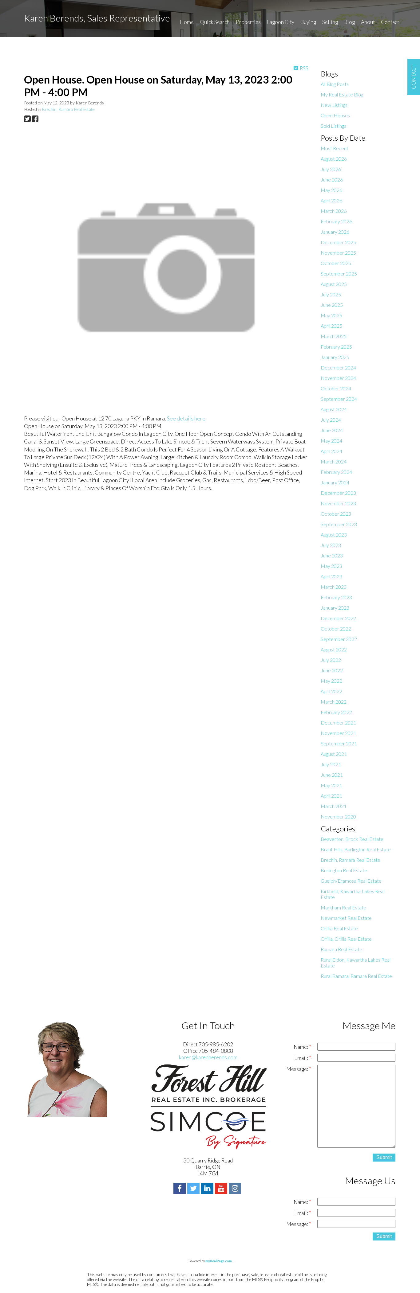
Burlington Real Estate (344, 870)
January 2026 (335, 232)
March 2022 (334, 702)
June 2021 (332, 775)
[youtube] (222, 1189)
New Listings (334, 105)
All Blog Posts (335, 84)
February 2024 (336, 472)
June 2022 (332, 670)
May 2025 (331, 315)
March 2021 (334, 806)
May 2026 (331, 190)
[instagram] (236, 1189)
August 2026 (334, 159)
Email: (301, 1058)
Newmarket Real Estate (346, 918)
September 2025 (339, 273)
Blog (349, 22)
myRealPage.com (218, 1261)
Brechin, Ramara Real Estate (68, 109)
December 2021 (338, 722)
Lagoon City (280, 22)
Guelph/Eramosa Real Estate (351, 881)
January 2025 (335, 357)
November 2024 (338, 378)
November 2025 (338, 253)
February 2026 (336, 221)
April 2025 (331, 326)
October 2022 (336, 628)
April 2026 (331, 200)
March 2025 (334, 336)
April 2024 (331, 451)
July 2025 (331, 294)
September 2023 (339, 524)
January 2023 (335, 608)
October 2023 (336, 514)
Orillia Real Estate (339, 928)
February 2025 (336, 347)
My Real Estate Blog (342, 94)
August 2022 (334, 649)
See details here (186, 418)
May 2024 (331, 440)
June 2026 (332, 179)
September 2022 (339, 639)
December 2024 (338, 367)
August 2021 (334, 754)
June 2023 (332, 555)
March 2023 (334, 587)
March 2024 (334, 461)
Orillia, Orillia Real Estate (346, 939)
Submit (384, 1157)
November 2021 (338, 733)
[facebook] (180, 1189)
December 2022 (338, 618)
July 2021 (331, 764)
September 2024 (339, 399)
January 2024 (335, 482)
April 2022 (331, 691)
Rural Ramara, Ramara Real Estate (356, 976)
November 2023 (338, 503)
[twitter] (194, 1189)
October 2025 (336, 263)
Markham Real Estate (343, 907)
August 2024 (334, 409)
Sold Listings (333, 126)
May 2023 (331, 566)
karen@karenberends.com (208, 1057)
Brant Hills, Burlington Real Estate (356, 849)
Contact (390, 22)
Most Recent (334, 148)
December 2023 (338, 493)
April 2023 (331, 576)
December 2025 (338, 242)
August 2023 (334, 534)
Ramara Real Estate (341, 949)
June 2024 (332, 430)
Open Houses (335, 115)
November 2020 (338, 816)
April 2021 (331, 796)
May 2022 (331, 681)
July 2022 (331, 660)
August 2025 (334, 284)
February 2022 (336, 712)
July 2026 (331, 169)
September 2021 (339, 743)
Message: (297, 1069)
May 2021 (331, 785)
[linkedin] (208, 1189)
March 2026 (334, 211)
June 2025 (332, 305)
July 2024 (331, 420)
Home (187, 22)
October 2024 (336, 388)
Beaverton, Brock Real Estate (352, 839)
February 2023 (336, 597)
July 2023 (331, 545)
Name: (301, 1047)
